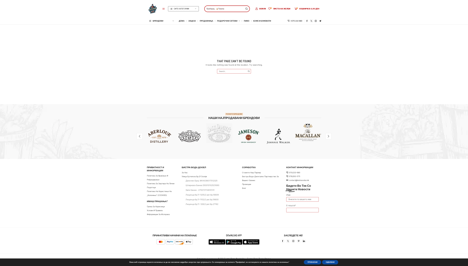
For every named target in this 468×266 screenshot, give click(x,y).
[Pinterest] (299, 241)
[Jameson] (249, 136)
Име (288, 195)
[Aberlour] (160, 136)
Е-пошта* (291, 205)
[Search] (246, 9)
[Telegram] (320, 21)
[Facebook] (307, 21)
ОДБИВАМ (330, 262)
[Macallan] (308, 132)
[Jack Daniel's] (219, 133)
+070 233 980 (296, 21)
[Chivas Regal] (189, 136)
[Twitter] (311, 21)
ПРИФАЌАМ (312, 262)
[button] (163, 9)
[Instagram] (316, 21)
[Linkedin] (304, 241)
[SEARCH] (248, 71)
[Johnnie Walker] (278, 136)
